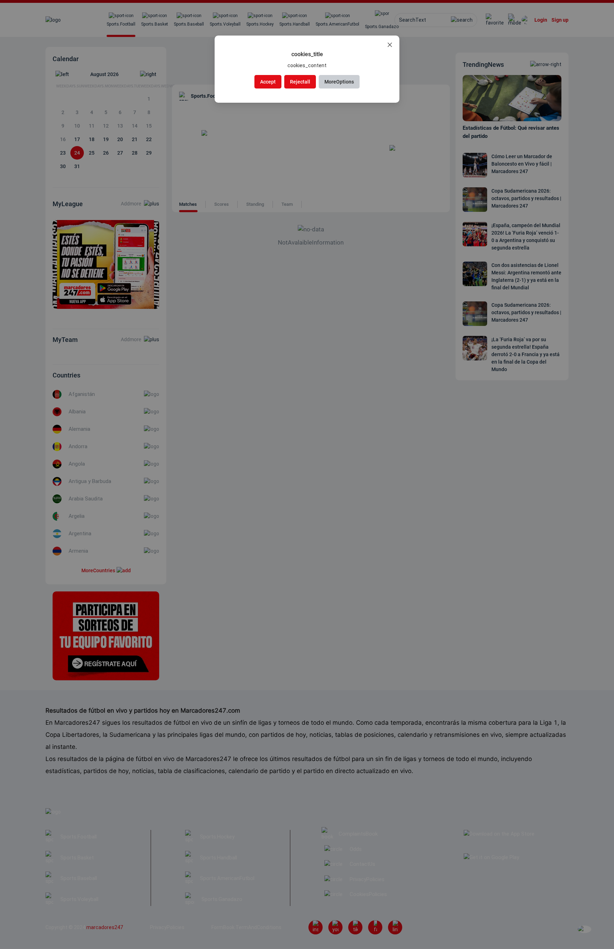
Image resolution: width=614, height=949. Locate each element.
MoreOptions (339, 82)
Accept (268, 82)
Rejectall (300, 82)
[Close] (389, 45)
